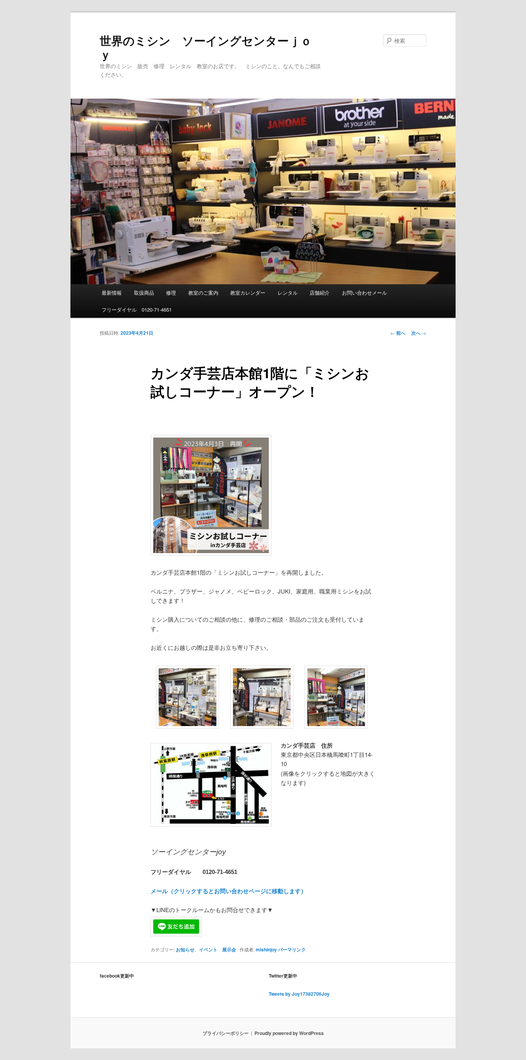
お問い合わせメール (364, 292)
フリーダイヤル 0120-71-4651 (137, 309)
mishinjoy (266, 949)
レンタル (288, 292)
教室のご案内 (203, 292)
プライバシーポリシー (226, 1033)
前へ (397, 332)
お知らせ (185, 949)
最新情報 (112, 292)
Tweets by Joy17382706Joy (299, 993)
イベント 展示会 (217, 949)
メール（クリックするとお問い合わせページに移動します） (229, 891)
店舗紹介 (320, 292)
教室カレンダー (247, 292)
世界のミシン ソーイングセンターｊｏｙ (206, 47)
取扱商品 (144, 292)
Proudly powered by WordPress (289, 1033)
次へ (418, 332)
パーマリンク (292, 949)
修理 (171, 292)
